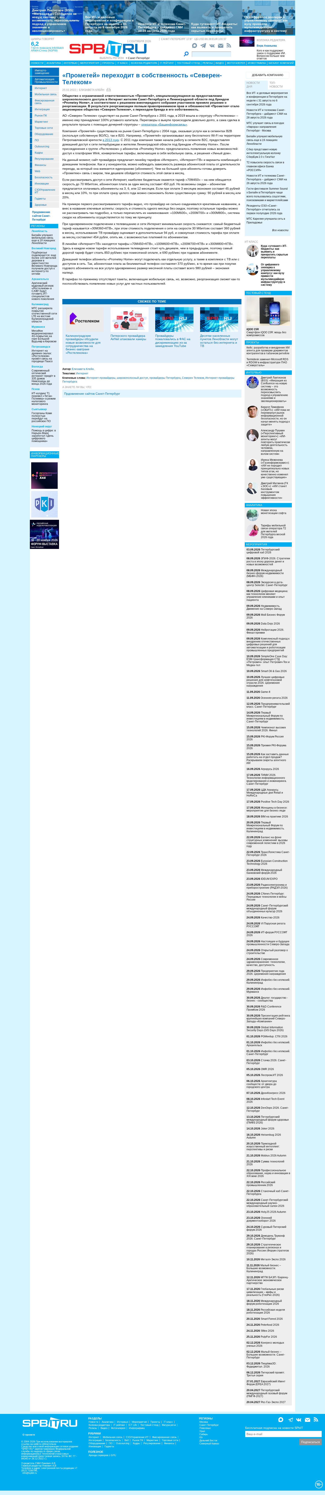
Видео (220, 63)
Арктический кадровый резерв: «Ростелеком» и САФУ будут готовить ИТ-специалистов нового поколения (43, 291)
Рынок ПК (41, 115)
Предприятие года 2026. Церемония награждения (266, 972)
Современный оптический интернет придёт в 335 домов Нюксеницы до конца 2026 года (43, 377)
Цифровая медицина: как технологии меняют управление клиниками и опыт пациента (267, 596)
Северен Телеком (193, 377)
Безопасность (43, 177)
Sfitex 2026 (267, 1330)
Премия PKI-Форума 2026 (266, 747)
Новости (37, 63)
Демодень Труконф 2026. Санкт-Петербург (266, 1237)
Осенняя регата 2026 (274, 697)
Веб (126, 1440)
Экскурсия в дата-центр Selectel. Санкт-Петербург (267, 584)
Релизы (208, 63)
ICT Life (132, 1425)
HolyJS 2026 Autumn (273, 1211)
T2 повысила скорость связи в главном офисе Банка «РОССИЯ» (265, 166)
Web (37, 171)
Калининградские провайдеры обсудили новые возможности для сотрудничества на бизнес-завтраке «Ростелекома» (83, 344)
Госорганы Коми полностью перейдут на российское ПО (42, 417)
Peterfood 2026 (270, 1324)
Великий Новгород (44, 248)
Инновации (42, 183)
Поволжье (205, 1428)
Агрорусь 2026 (270, 769)
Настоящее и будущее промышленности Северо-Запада (268, 943)
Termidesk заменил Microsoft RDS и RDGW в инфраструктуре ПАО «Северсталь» (267, 362)
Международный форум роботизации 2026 (264, 1302)
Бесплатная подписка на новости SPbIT (274, 1427)
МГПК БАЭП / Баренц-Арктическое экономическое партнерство (268, 1280)
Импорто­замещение (42, 71)
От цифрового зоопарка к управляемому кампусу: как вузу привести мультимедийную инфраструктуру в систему (266, 23)
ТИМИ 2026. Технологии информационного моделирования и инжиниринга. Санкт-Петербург (267, 779)
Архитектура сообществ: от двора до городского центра (262, 1084)
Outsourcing (42, 146)
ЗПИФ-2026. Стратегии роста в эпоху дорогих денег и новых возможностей (268, 561)
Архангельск (40, 279)
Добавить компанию (267, 75)
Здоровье (41, 205)
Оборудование (44, 134)
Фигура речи (169, 1425)
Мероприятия (89, 63)
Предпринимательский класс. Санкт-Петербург (268, 705)
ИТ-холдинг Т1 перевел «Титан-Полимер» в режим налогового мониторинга (43, 399)
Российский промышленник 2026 (261, 1184)
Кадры (39, 152)
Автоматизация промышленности (46, 80)
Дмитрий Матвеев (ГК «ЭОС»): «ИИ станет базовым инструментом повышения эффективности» (274, 490)
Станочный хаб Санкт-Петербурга (268, 1193)
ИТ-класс (251, 241)
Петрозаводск (41, 346)
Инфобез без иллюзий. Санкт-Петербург (268, 1053)
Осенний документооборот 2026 (261, 1219)
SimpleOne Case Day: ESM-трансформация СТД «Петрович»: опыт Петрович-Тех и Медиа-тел (268, 661)
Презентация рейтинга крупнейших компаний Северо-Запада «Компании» (268, 1018)
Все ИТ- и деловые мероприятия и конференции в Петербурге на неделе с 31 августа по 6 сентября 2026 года (109, 23)
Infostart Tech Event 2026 (265, 1100)
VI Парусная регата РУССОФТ (266, 925)
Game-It (265, 691)
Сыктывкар (39, 409)
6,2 (35, 43)
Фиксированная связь (44, 102)
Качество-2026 (270, 917)
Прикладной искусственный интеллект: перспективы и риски (263, 1146)
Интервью (70, 63)
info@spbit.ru (30, 1473)
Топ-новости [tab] (276, 84)
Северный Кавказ (209, 1443)
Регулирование (44, 159)
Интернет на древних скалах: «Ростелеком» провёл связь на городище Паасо (42, 356)
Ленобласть (39, 231)
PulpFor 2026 (269, 1336)
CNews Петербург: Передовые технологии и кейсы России (267, 896)
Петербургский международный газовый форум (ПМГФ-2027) (267, 1393)
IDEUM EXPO (269, 878)
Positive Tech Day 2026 (275, 801)
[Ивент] (44, 475)
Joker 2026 (267, 1128)
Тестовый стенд (188, 63)
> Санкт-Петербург (138, 58)
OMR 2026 (267, 1069)
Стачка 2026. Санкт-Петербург (266, 1062)
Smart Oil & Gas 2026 (274, 671)
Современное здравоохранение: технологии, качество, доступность (266, 962)
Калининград (40, 304)
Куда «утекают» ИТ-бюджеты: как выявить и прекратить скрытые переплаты (214, 27)
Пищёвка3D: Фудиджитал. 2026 (261, 1365)
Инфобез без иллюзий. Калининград (268, 981)
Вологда (37, 366)
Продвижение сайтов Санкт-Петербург (41, 216)
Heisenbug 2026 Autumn (264, 1136)
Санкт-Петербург (209, 1425)
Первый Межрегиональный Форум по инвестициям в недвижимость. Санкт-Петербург (266, 717)
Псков (36, 389)
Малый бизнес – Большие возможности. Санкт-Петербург (266, 1354)
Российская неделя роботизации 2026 (266, 1311)
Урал (202, 1431)
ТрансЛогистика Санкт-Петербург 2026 (268, 854)
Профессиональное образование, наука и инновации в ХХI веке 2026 (268, 1173)
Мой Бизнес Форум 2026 (266, 616)
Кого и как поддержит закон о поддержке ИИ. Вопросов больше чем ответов (271, 54)
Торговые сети (44, 128)
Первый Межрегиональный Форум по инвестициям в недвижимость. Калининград (266, 827)
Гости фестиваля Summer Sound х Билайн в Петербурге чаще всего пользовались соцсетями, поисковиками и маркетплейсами (267, 194)
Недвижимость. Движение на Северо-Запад (264, 607)
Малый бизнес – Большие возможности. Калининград (264, 1268)
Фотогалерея (236, 63)
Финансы (40, 165)
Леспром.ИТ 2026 (272, 1075)
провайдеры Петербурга (165, 377)
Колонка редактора (271, 40)
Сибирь (203, 1434)
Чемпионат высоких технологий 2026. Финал (266, 729)
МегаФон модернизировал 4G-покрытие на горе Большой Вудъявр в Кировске (44, 336)
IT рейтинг (167, 63)
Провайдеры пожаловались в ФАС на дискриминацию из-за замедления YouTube (172, 341)
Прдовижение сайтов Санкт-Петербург (92, 393)
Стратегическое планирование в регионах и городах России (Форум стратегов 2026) (268, 1249)
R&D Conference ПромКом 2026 (264, 1008)
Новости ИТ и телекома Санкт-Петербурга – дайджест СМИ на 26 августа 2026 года (267, 179)
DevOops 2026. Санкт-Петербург (268, 1109)
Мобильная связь (46, 94)
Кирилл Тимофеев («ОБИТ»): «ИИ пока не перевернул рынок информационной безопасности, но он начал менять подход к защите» (275, 416)
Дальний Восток (208, 1440)
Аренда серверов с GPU (102, 1455)
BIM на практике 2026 (274, 816)
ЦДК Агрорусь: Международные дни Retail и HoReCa (265, 792)
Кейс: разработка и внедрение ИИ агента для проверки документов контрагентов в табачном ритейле (268, 350)
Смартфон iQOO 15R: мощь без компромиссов (266, 332)
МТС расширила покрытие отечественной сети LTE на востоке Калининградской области (44, 315)
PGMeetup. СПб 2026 (274, 1036)
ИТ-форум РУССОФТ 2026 (267, 934)
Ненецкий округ (42, 426)
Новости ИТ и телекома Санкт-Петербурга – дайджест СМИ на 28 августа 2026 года (162, 27)
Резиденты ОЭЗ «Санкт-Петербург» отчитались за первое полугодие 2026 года (264, 209)
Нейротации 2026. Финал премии (265, 631)
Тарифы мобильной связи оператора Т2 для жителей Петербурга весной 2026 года (273, 531)
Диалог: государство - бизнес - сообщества (267, 999)
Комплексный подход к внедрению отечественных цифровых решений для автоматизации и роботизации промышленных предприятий (268, 644)
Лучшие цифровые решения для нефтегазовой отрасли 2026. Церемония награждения (266, 682)
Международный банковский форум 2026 (264, 871)
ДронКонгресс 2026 (273, 1093)
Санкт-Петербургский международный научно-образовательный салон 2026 (267, 1202)
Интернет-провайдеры (100, 377)
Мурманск (38, 326)
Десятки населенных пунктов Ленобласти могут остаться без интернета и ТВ (219, 341)
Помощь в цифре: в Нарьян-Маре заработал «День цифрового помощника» (44, 436)
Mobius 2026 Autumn (273, 1155)
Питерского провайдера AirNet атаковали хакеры (128, 337)
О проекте (29, 1435)
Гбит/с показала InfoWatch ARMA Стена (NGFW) (47, 49)
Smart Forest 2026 (272, 1318)
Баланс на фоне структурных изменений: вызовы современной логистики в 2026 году (267, 842)
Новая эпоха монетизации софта (273, 512)
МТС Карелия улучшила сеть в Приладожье (266, 220)
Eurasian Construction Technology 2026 (267, 862)
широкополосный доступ (132, 377)
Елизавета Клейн (91, 89)
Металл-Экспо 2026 (273, 1259)
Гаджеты (40, 198)
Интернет (41, 88)
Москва (203, 1422)
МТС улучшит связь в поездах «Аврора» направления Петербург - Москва (265, 127)
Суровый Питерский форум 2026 (266, 1228)
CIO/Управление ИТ (45, 191)
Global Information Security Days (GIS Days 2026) (265, 1029)
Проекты (108, 63)
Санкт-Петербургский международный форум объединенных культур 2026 (267, 908)
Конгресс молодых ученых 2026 (265, 1344)
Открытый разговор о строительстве (267, 952)
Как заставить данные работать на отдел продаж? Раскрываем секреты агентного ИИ (268, 759)
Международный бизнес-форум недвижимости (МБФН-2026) (265, 573)
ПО (37, 140)
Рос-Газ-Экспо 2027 (273, 1402)
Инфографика (257, 63)
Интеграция (42, 109)
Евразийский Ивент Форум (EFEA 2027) (266, 1383)
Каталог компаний (281, 63)
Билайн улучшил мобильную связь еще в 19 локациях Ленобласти (43, 239)
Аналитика (53, 63)
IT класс (122, 63)
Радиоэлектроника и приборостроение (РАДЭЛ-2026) (267, 886)
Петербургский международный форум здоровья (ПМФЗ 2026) (268, 1119)
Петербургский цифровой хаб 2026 (263, 551)
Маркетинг (41, 121)
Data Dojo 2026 (270, 623)
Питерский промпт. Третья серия (266, 1374)
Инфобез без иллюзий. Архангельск (268, 1044)
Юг (201, 1437)
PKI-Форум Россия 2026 (265, 738)
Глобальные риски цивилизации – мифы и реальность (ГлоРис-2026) (265, 1291)
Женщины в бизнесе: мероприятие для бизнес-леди (267, 809)
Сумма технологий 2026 (265, 1163)
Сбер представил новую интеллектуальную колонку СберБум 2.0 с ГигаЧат (264, 153)
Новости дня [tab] (253, 84)
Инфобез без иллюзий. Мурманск (268, 990)
